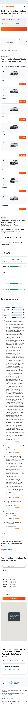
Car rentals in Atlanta (18, 681)
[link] (14, 598)
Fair (5, 314)
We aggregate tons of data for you (10, 701)
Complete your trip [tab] (14, 660)
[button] (2, 6)
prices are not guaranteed (7, 694)
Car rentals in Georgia (8, 681)
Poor (5, 317)
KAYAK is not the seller (7, 698)
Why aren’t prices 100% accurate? (10, 704)
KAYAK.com (4, 679)
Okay (5, 312)
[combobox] (5, 16)
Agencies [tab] (5, 660)
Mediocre (6, 315)
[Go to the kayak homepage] (9, 6)
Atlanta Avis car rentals (13, 682)
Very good (6, 309)
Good (5, 311)
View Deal (22, 83)
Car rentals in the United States (18, 679)
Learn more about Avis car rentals (11, 669)
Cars (9, 679)
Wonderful (7, 307)
